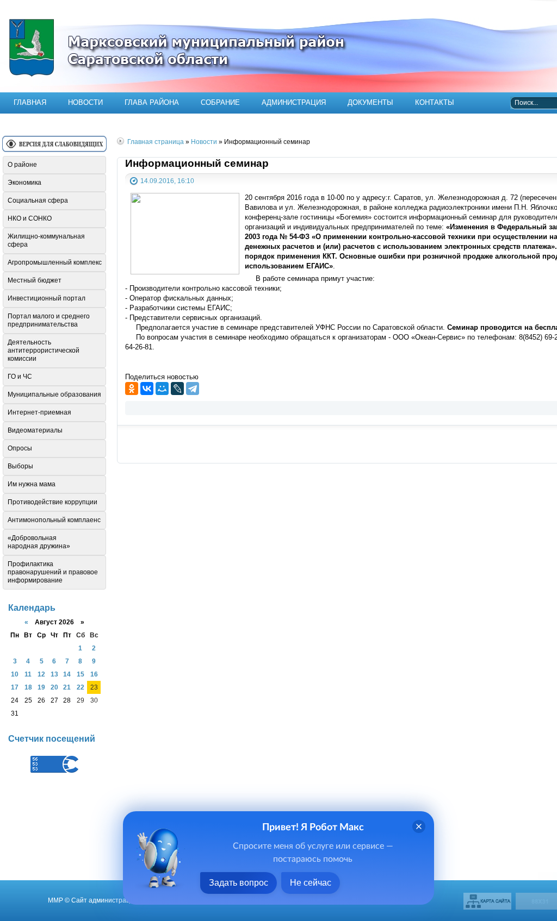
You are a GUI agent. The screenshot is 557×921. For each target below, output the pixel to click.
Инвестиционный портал (46, 298)
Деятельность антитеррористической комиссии (43, 350)
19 (41, 687)
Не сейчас (310, 882)
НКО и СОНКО (30, 218)
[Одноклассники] (131, 388)
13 (54, 674)
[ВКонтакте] (146, 388)
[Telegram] (192, 388)
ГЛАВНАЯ (30, 102)
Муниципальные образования (54, 394)
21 (67, 687)
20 (54, 687)
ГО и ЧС (20, 376)
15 (80, 674)
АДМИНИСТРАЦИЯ (294, 102)
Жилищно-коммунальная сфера (46, 240)
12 (41, 674)
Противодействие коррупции (52, 502)
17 (14, 687)
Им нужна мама (31, 484)
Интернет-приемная (39, 412)
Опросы (20, 448)
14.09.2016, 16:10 (167, 180)
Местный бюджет (34, 280)
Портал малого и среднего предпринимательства (49, 320)
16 (94, 674)
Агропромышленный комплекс (55, 262)
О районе (22, 164)
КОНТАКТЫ (434, 102)
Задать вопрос (238, 882)
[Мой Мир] (162, 388)
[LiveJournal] (177, 388)
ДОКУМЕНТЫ (370, 102)
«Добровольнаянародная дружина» (39, 542)
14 (67, 674)
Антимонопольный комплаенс (54, 520)
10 (14, 674)
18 (28, 687)
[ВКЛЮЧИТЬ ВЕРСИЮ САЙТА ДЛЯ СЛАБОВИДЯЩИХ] (54, 148)
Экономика (24, 182)
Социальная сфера (38, 200)
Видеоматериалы (35, 430)
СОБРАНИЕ (220, 102)
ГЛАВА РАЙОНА (152, 102)
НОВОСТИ (85, 102)
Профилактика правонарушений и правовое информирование (53, 572)
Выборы (20, 466)
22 (80, 687)
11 (28, 674)
